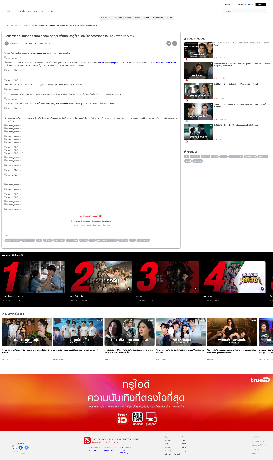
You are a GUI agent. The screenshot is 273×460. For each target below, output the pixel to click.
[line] (14, 447)
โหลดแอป (228, 4)
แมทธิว (71, 104)
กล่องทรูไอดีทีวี (170, 450)
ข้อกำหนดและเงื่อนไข (257, 441)
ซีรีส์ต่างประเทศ (158, 17)
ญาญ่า (113, 63)
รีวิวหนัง (146, 17)
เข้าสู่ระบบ (261, 4)
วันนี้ (8, 11)
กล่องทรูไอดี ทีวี (241, 4)
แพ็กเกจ (184, 447)
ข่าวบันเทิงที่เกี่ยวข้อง (13, 314)
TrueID (13, 4)
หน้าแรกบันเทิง (106, 17)
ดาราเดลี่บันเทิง (58, 360)
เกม (35, 11)
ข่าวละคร (128, 17)
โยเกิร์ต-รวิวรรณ (61, 104)
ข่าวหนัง (137, 17)
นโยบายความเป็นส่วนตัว (258, 445)
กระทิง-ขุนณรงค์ (81, 104)
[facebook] (20, 447)
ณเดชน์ (101, 63)
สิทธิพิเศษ (21, 11)
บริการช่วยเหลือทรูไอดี (172, 454)
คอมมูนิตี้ (185, 450)
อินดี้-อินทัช (41, 104)
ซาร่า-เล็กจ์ (50, 104)
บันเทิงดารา (18, 25)
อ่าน (29, 11)
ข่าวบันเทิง (118, 17)
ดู (13, 11)
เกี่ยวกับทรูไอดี (255, 437)
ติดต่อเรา (254, 453)
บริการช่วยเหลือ (256, 449)
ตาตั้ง (42, 11)
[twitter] (26, 447)
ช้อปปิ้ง (167, 447)
